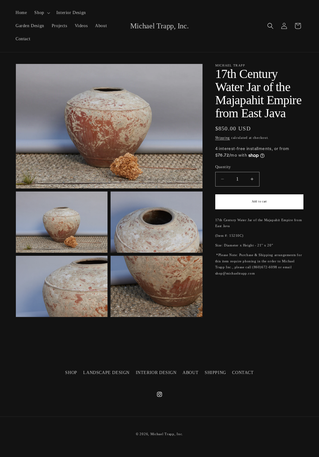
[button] (41, 12)
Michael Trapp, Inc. (166, 434)
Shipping (222, 137)
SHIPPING (215, 372)
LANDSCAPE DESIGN (106, 372)
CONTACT (243, 372)
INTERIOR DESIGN (156, 372)
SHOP (71, 372)
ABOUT (190, 372)
